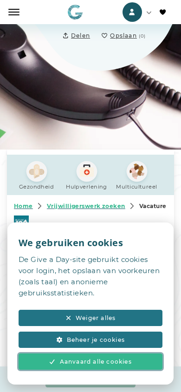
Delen (80, 35)
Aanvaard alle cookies (96, 361)
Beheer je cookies (96, 339)
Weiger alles (96, 317)
